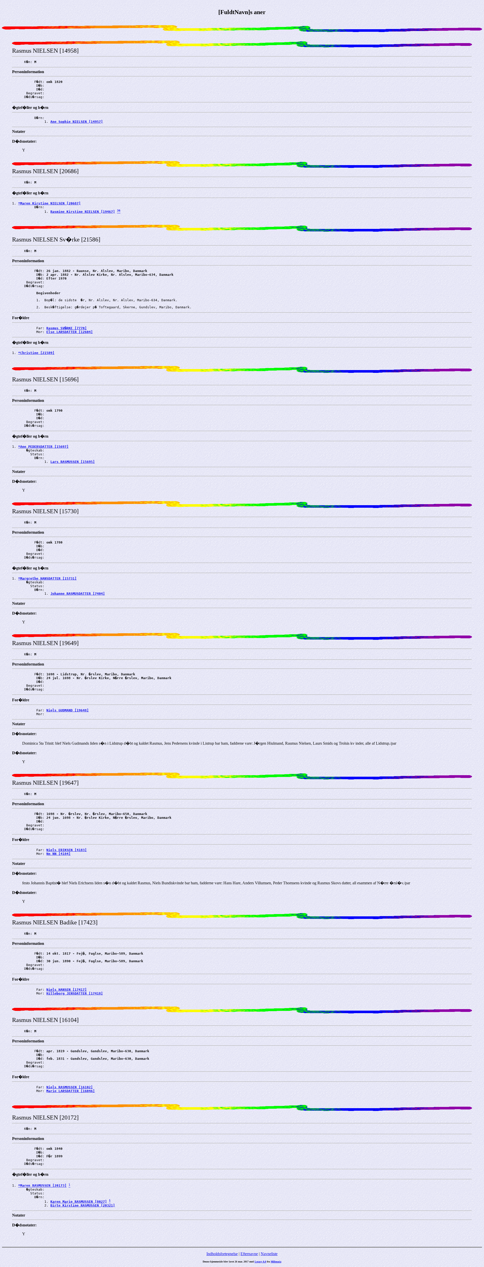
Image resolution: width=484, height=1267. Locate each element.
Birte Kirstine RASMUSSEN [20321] (82, 1205)
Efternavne (249, 1254)
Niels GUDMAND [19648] (67, 710)
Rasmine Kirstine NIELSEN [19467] (82, 212)
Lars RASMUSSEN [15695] (72, 462)
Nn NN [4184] (58, 854)
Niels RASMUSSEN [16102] (69, 1087)
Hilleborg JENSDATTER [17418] (74, 993)
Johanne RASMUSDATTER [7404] (77, 593)
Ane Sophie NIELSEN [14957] (76, 122)
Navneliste (269, 1254)
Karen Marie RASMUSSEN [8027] (78, 1201)
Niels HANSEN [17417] (66, 989)
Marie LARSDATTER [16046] (70, 1091)
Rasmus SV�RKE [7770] (66, 328)
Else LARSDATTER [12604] (69, 332)
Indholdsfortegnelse (222, 1254)
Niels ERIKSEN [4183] (66, 850)
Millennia (276, 1261)
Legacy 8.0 (260, 1261)
